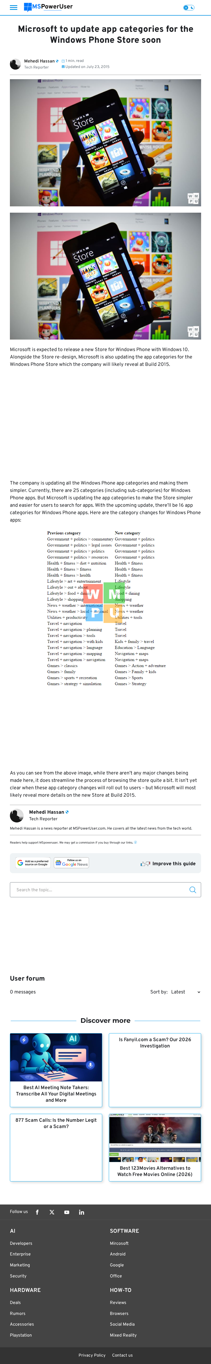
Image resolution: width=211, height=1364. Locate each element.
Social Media (122, 1324)
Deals (15, 1303)
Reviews (118, 1303)
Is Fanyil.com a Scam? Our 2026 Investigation (155, 1043)
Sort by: (159, 992)
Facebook (37, 1212)
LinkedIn (81, 1212)
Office (116, 1276)
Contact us (122, 1355)
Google (117, 1265)
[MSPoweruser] (48, 7)
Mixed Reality (123, 1335)
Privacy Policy (92, 1355)
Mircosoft (119, 1243)
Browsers (119, 1314)
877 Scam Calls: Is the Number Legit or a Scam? (56, 1123)
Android (118, 1254)
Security (18, 1276)
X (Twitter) (51, 1212)
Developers (21, 1243)
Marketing (20, 1265)
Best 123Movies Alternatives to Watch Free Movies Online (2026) (155, 1171)
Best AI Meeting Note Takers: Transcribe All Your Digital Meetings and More (56, 1094)
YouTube (66, 1212)
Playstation (21, 1335)
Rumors (18, 1314)
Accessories (22, 1324)
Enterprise (20, 1254)
